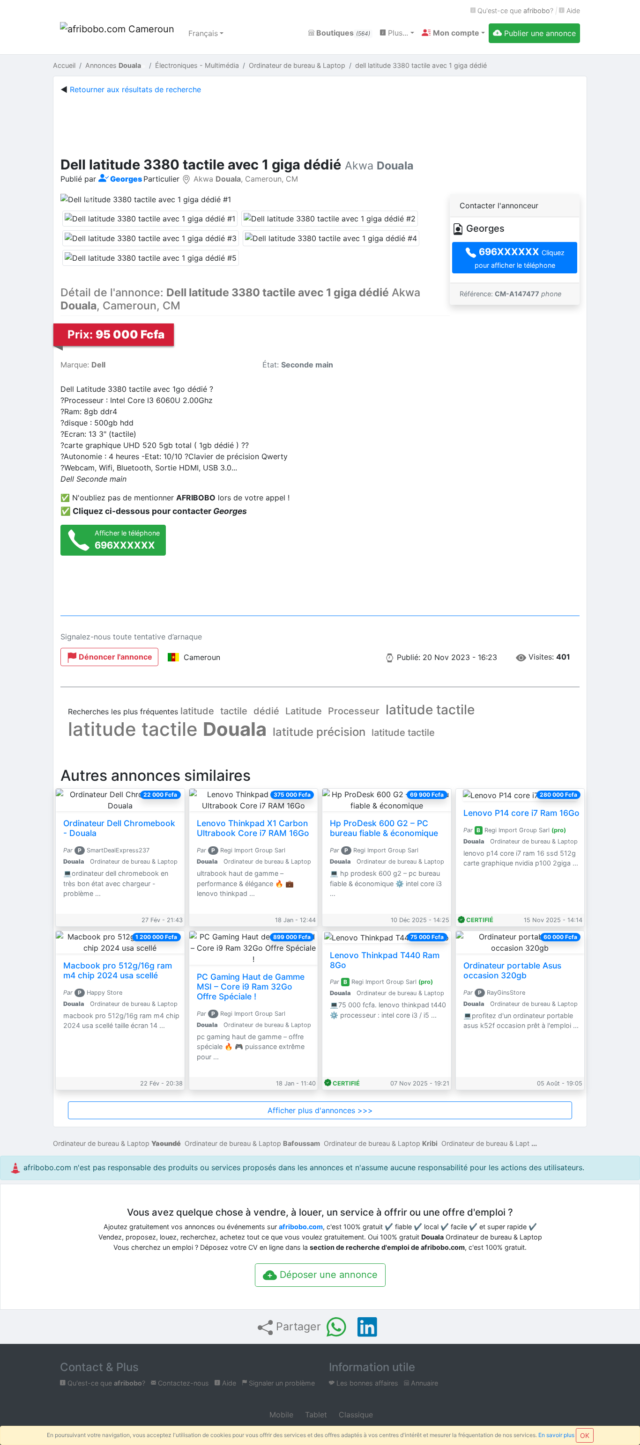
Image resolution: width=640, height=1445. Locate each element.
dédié (266, 711)
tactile (233, 711)
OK (584, 1435)
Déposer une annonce (327, 1274)
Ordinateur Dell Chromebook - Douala (119, 828)
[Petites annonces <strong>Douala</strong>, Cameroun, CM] (118, 33)
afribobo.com (301, 1227)
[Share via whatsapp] (336, 1327)
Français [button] (203, 33)
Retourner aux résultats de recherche (135, 89)
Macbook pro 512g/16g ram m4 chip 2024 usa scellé (117, 970)
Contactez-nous (182, 1383)
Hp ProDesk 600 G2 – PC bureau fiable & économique (384, 828)
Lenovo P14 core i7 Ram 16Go (521, 813)
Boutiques (342, 32)
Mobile (280, 1414)
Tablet (315, 1414)
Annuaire (423, 1383)
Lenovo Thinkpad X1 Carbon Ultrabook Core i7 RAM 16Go (253, 828)
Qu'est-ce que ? (514, 11)
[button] (453, 32)
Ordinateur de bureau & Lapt (485, 1143)
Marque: (82, 364)
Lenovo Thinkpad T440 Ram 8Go (384, 960)
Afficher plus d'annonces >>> (320, 1110)
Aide (572, 11)
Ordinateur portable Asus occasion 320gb (512, 970)
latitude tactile (430, 710)
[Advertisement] (320, 124)
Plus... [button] (397, 32)
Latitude (303, 711)
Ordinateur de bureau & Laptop (117, 1143)
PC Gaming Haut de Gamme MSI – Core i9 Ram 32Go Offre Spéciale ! (251, 986)
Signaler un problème (281, 1383)
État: (297, 364)
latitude (197, 711)
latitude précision (319, 732)
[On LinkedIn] (367, 1327)
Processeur (354, 711)
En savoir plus (556, 1434)
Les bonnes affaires (366, 1383)
